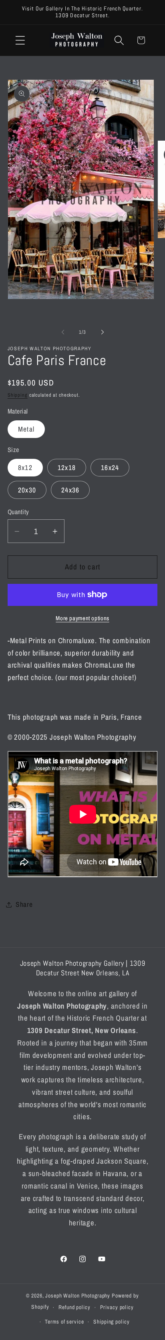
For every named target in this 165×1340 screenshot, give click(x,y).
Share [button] (24, 904)
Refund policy (74, 1307)
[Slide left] (63, 332)
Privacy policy (117, 1307)
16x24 (110, 467)
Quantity (18, 511)
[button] (20, 40)
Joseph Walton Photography (77, 1295)
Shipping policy (111, 1321)
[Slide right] (102, 332)
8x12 (25, 467)
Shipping (18, 395)
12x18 (67, 467)
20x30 (27, 489)
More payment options (82, 618)
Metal (26, 429)
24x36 (70, 489)
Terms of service (64, 1321)
